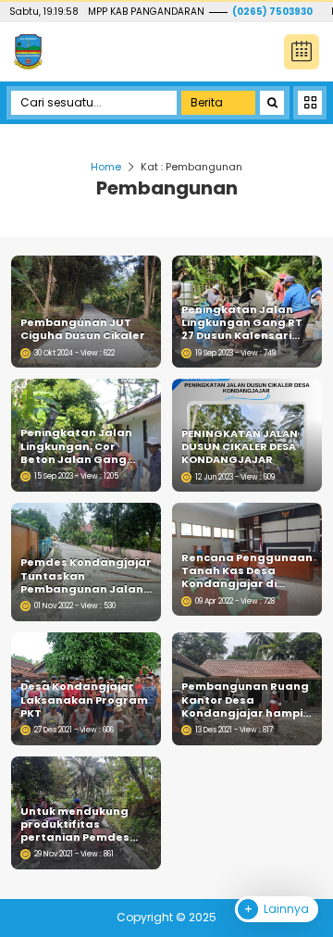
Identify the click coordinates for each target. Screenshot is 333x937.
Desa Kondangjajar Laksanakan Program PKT (84, 699)
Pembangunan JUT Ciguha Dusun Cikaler (82, 329)
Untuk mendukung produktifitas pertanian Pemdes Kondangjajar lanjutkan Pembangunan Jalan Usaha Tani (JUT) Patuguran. (81, 824)
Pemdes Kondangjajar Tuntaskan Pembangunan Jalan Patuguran (86, 575)
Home (106, 166)
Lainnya (285, 909)
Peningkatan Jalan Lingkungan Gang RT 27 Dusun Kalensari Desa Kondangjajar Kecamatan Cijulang (241, 323)
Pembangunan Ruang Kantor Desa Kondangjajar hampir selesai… (245, 699)
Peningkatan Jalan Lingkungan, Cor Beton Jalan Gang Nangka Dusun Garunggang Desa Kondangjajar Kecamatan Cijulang (81, 446)
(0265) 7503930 (272, 12)
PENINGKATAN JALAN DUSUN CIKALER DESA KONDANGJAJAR (239, 447)
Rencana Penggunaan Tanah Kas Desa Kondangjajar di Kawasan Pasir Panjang (247, 571)
